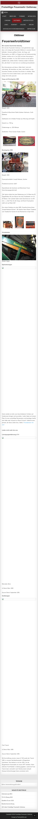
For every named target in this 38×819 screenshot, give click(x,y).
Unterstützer (28, 20)
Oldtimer (17, 20)
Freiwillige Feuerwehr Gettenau (19, 7)
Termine (22, 16)
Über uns (12, 16)
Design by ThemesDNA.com (19, 817)
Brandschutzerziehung (8, 804)
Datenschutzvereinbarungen (13, 29)
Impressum (31, 29)
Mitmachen (32, 16)
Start (4, 16)
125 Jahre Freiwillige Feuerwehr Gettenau (13, 807)
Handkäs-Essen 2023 (8, 800)
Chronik (7, 20)
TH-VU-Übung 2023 (7, 797)
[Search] (19, 3)
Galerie (23, 24)
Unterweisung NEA (7, 794)
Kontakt (14, 24)
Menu (6, 12)
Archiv (31, 24)
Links (6, 24)
